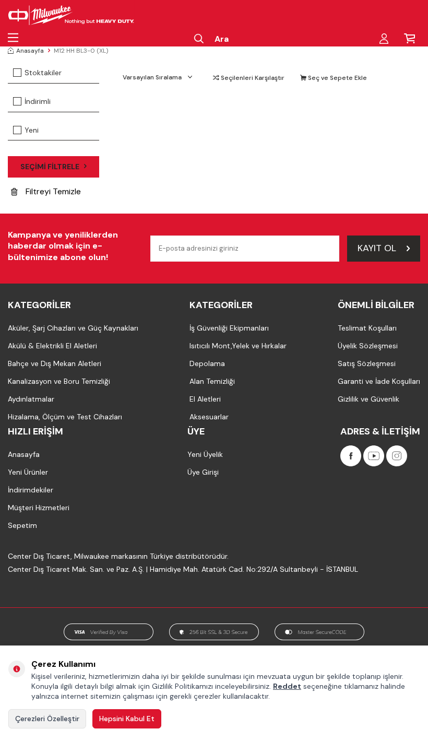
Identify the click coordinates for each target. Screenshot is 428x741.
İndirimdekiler (30, 490)
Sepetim (22, 525)
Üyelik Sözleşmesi (368, 345)
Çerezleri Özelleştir (47, 718)
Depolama (207, 363)
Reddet (287, 686)
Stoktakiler (43, 72)
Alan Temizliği (212, 381)
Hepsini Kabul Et (126, 718)
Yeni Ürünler (28, 472)
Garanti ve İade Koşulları (379, 381)
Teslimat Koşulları (367, 328)
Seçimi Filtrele (49, 166)
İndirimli (38, 101)
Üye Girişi (203, 472)
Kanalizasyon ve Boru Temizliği (59, 381)
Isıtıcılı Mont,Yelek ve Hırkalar (238, 345)
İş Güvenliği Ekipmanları (229, 328)
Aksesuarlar (209, 416)
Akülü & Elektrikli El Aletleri (52, 345)
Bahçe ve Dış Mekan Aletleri (54, 363)
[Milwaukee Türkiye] (71, 15)
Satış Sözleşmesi (367, 363)
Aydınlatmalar (31, 399)
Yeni (32, 130)
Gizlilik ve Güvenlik (368, 399)
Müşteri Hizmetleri (38, 507)
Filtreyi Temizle (53, 191)
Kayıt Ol (377, 248)
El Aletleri (205, 399)
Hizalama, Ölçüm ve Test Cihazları (65, 416)
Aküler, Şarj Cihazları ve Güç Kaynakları (73, 328)
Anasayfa (30, 50)
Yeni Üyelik (205, 454)
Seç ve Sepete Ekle (336, 78)
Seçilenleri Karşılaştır (251, 78)
